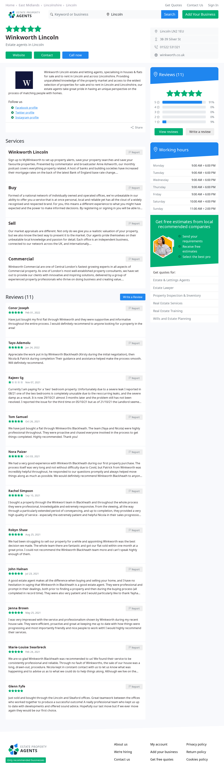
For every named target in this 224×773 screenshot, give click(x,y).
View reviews (168, 132)
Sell (12, 223)
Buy (12, 187)
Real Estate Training (168, 311)
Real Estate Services (168, 303)
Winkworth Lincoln (32, 37)
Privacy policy (196, 744)
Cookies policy (197, 759)
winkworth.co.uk (172, 55)
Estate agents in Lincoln (25, 44)
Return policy (196, 752)
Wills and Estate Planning (172, 318)
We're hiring (123, 752)
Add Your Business (200, 14)
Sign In (213, 5)
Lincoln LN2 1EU (172, 31)
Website (19, 55)
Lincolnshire (53, 5)
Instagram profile (27, 117)
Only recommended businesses (25, 760)
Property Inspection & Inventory (177, 295)
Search (169, 14)
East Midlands (29, 5)
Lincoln (71, 5)
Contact (47, 55)
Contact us (122, 759)
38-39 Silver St (170, 39)
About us (121, 744)
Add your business (164, 752)
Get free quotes (161, 759)
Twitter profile (24, 112)
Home (10, 5)
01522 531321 (170, 47)
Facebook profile (26, 108)
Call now (75, 55)
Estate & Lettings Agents (171, 280)
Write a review (200, 132)
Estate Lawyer (163, 288)
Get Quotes (173, 5)
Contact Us (195, 5)
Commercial (21, 259)
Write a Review (132, 297)
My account (158, 744)
